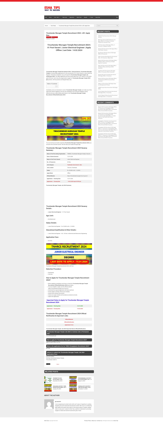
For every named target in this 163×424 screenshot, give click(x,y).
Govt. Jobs (56, 17)
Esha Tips (46, 420)
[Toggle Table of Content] (55, 86)
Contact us (99, 420)
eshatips (58, 401)
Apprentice (72, 17)
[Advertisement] (69, 61)
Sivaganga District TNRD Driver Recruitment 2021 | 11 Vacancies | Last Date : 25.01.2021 (59, 387)
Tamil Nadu (53, 25)
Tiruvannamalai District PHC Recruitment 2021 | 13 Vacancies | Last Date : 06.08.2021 (85, 379)
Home (50, 17)
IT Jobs (91, 17)
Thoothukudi (55, 37)
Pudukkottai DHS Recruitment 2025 (57, 379)
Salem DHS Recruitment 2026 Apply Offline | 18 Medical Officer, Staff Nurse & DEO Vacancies (107, 67)
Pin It (58, 364)
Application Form (69, 325)
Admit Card (79, 17)
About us (94, 420)
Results (85, 17)
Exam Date (98, 17)
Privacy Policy (87, 420)
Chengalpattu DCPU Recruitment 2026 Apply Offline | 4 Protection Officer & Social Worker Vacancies (107, 109)
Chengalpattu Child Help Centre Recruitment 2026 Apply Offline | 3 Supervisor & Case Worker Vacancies (107, 130)
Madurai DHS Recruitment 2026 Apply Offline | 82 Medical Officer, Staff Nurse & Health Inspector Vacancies (107, 62)
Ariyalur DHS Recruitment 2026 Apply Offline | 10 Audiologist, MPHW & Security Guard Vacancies (107, 80)
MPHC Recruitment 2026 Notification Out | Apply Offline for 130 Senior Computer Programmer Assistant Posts (107, 41)
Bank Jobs (65, 17)
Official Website (69, 319)
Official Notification (69, 322)
